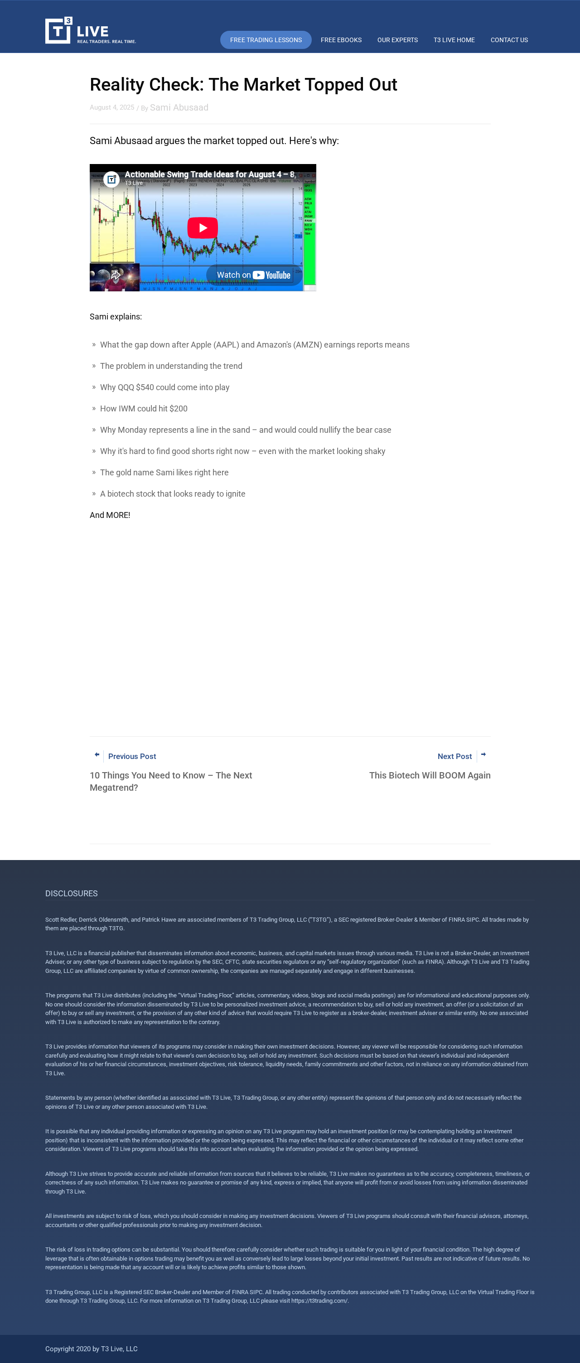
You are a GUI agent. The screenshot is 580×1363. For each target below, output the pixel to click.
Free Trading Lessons (266, 40)
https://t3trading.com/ (319, 1300)
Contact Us (509, 40)
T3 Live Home (454, 40)
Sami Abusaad (179, 107)
